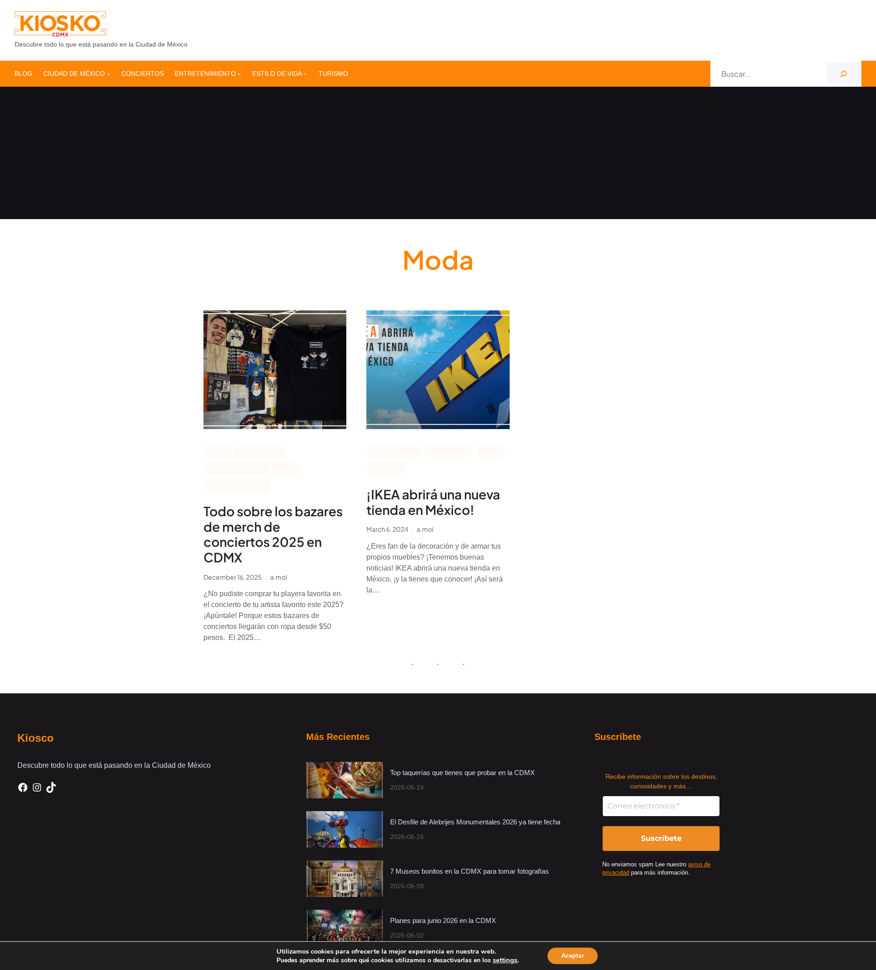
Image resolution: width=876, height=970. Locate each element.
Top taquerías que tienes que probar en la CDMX (462, 772)
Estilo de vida (394, 451)
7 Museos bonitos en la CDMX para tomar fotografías (469, 871)
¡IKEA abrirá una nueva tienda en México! (433, 502)
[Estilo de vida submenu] (305, 73)
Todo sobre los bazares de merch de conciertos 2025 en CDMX (273, 534)
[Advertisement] (438, 155)
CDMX (217, 451)
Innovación (448, 451)
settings (505, 960)
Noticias (386, 468)
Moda (286, 468)
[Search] (843, 74)
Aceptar (572, 955)
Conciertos (260, 451)
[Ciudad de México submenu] (108, 73)
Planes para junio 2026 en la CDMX (444, 920)
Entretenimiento (236, 468)
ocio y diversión (237, 485)
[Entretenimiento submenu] (239, 73)
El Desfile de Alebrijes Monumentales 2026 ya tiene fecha (476, 822)
